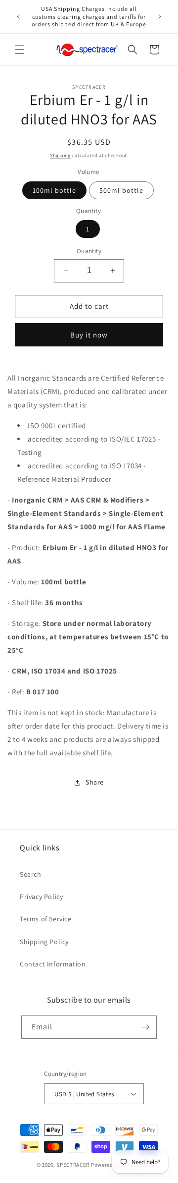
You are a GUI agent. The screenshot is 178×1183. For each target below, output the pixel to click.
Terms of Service (46, 918)
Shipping (60, 155)
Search (31, 874)
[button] (20, 49)
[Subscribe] (145, 1027)
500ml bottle (121, 190)
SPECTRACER (72, 1164)
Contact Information (53, 963)
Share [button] (95, 782)
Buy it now (89, 334)
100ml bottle (54, 190)
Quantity (89, 251)
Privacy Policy (41, 896)
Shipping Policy (44, 941)
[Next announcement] (160, 16)
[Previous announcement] (18, 16)
